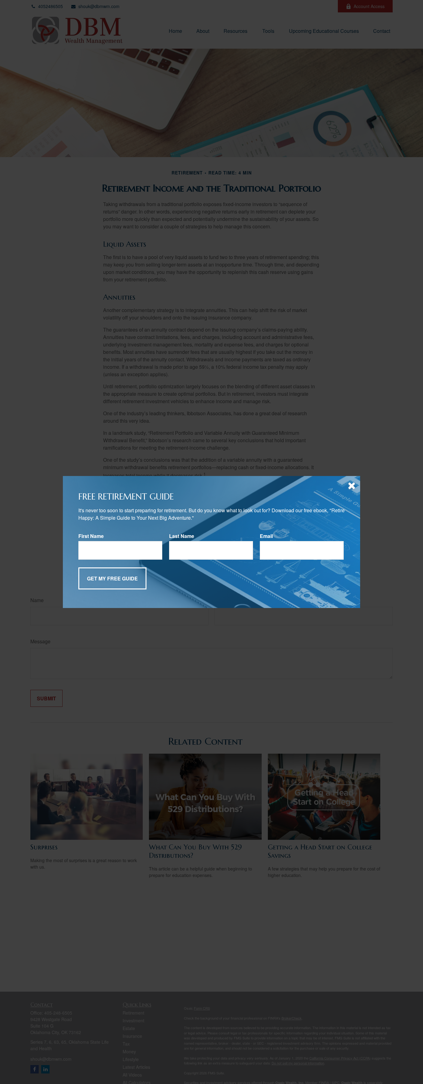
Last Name (181, 536)
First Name (91, 536)
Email (266, 536)
